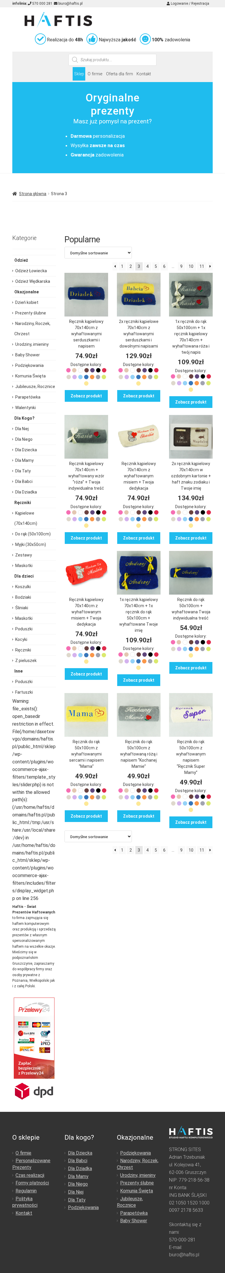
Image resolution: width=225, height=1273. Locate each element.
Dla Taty (23, 471)
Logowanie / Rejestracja (189, 3)
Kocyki (21, 639)
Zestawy (23, 555)
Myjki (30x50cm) (30, 544)
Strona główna (32, 193)
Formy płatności (32, 1183)
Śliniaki (21, 607)
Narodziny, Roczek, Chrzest (32, 328)
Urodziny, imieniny (32, 344)
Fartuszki (24, 692)
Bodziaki (23, 597)
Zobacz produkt (86, 396)
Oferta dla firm (119, 74)
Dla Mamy (24, 460)
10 (191, 266)
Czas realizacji (30, 1175)
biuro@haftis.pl (70, 3)
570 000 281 (41, 3)
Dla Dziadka (26, 492)
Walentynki (25, 407)
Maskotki (24, 565)
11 (202, 266)
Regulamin (26, 1191)
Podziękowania (29, 365)
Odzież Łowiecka (31, 270)
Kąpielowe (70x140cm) (25, 518)
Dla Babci (24, 481)
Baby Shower (27, 355)
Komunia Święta (30, 376)
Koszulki (23, 586)
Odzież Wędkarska (32, 281)
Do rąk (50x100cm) (33, 534)
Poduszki (24, 629)
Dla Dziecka (26, 449)
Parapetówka (27, 397)
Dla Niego (24, 439)
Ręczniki (23, 650)
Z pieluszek (26, 660)
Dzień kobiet (26, 302)
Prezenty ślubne (30, 313)
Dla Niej (22, 428)
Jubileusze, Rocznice (35, 386)
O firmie (95, 74)
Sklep (79, 74)
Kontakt (144, 74)
